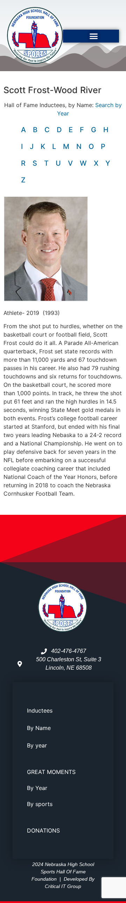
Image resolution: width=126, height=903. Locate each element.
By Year (37, 787)
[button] (93, 36)
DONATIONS (43, 830)
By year (37, 745)
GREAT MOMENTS (51, 771)
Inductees (39, 710)
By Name (39, 727)
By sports (39, 803)
